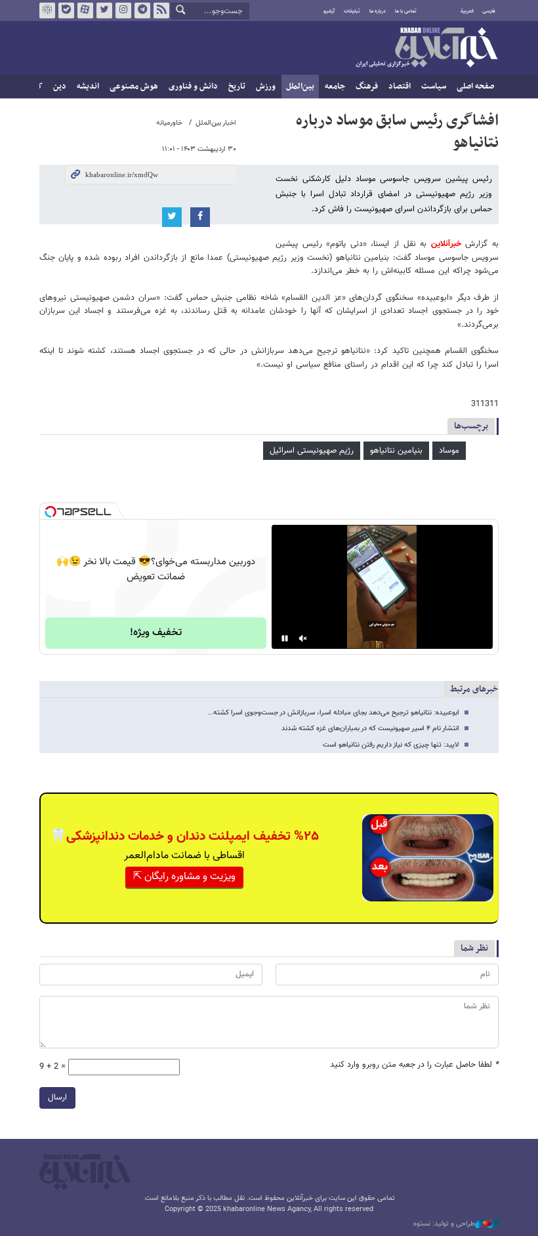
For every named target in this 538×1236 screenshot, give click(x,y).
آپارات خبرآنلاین (85, 10)
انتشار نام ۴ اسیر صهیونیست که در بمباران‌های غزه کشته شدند (370, 728)
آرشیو (329, 11)
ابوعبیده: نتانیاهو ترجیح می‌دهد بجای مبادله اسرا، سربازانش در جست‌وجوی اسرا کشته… (333, 712)
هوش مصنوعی (134, 86)
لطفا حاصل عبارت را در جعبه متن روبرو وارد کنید (414, 1065)
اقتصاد (399, 86)
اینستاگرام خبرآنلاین (123, 10)
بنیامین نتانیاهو (396, 450)
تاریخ (236, 86)
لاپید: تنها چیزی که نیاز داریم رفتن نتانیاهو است (391, 745)
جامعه (335, 86)
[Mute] (303, 638)
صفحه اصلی (475, 86)
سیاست (433, 86)
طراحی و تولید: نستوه (444, 1224)
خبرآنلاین (426, 48)
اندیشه (88, 86)
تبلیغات (352, 11)
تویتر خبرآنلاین (104, 10)
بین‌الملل (300, 86)
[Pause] (285, 638)
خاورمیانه (169, 123)
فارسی (488, 11)
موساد (449, 450)
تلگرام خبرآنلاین (142, 10)
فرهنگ (367, 86)
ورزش (266, 86)
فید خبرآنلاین (161, 10)
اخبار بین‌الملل (216, 123)
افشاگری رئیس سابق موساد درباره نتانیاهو (397, 132)
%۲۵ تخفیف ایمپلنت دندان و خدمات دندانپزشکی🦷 (184, 836)
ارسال (57, 1097)
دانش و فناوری (193, 86)
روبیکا (47, 10)
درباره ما (377, 11)
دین (59, 86)
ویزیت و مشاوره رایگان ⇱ (184, 877)
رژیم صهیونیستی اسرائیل (312, 450)
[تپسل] (50, 511)
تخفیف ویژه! (156, 633)
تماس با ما (406, 11)
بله (66, 10)
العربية (467, 11)
